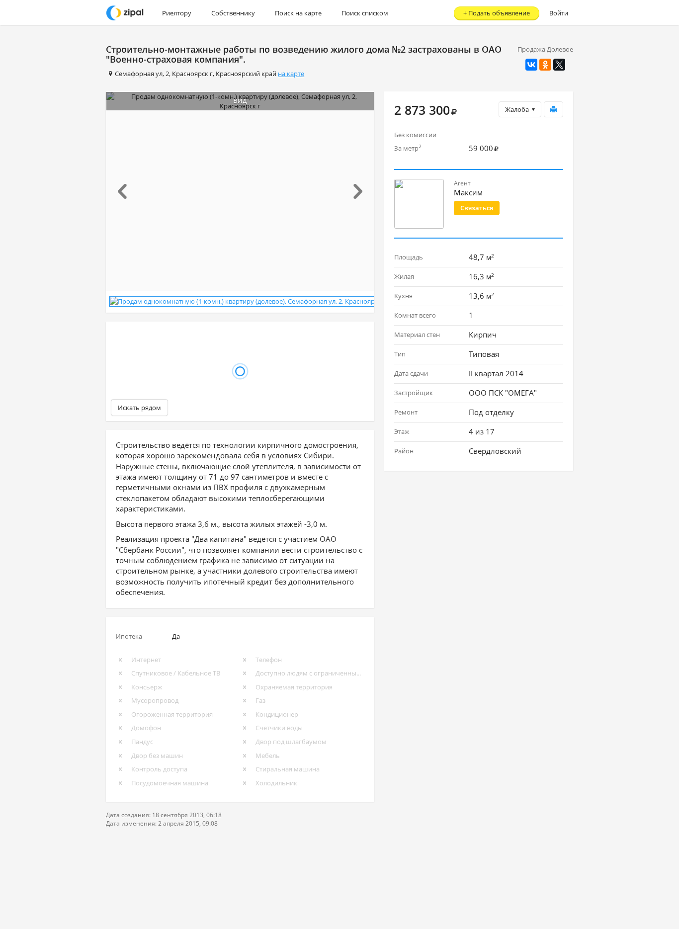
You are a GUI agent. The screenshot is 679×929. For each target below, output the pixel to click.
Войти (558, 12)
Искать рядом (139, 407)
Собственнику (233, 12)
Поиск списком (364, 12)
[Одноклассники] (545, 65)
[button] (126, 191)
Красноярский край (246, 73)
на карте (291, 73)
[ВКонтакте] (531, 65)
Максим (468, 192)
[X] (559, 65)
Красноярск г (192, 73)
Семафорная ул (139, 73)
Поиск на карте (298, 12)
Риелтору (176, 12)
